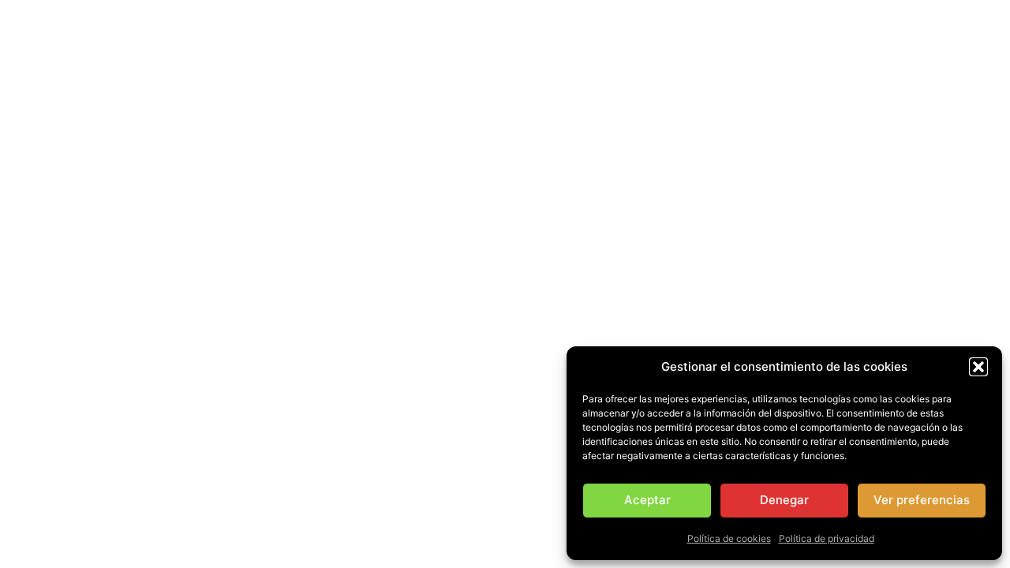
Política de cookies (729, 538)
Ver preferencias (921, 499)
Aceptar (647, 499)
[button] (978, 367)
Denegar (784, 499)
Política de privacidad (826, 538)
